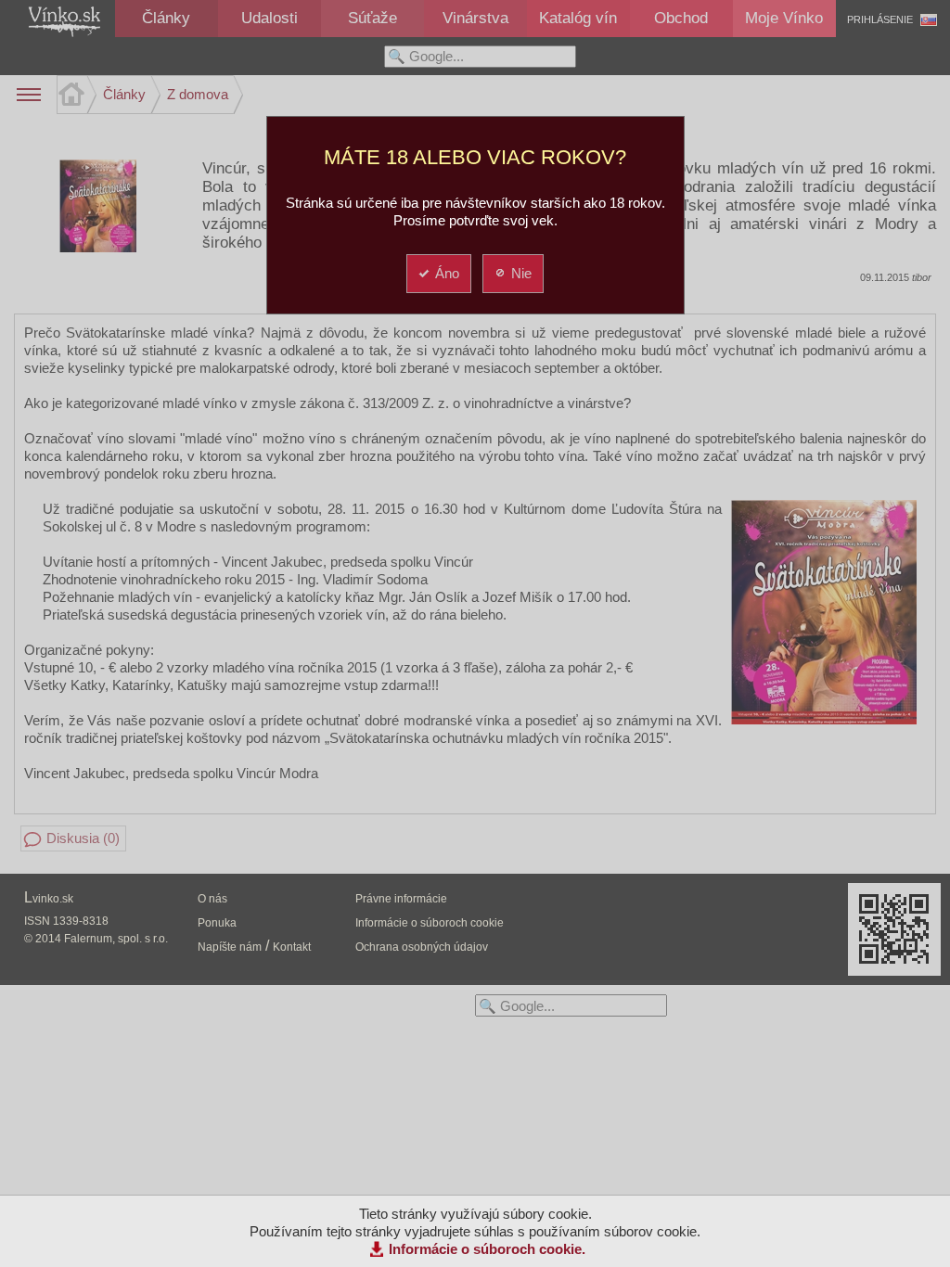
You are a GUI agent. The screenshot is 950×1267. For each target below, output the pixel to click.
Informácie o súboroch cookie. (487, 1249)
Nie (521, 273)
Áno (447, 273)
